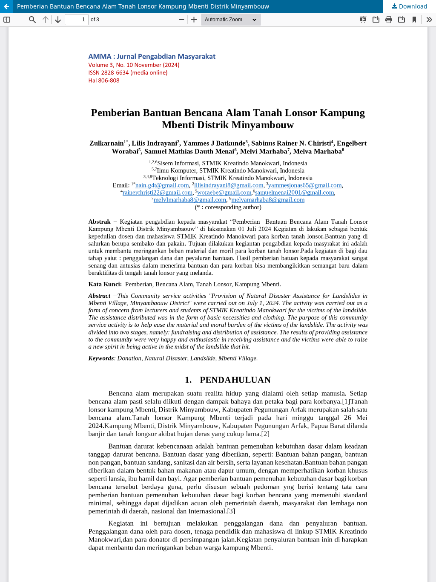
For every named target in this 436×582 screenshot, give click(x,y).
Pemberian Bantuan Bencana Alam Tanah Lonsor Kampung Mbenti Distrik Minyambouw (143, 6)
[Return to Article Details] (6, 6)
